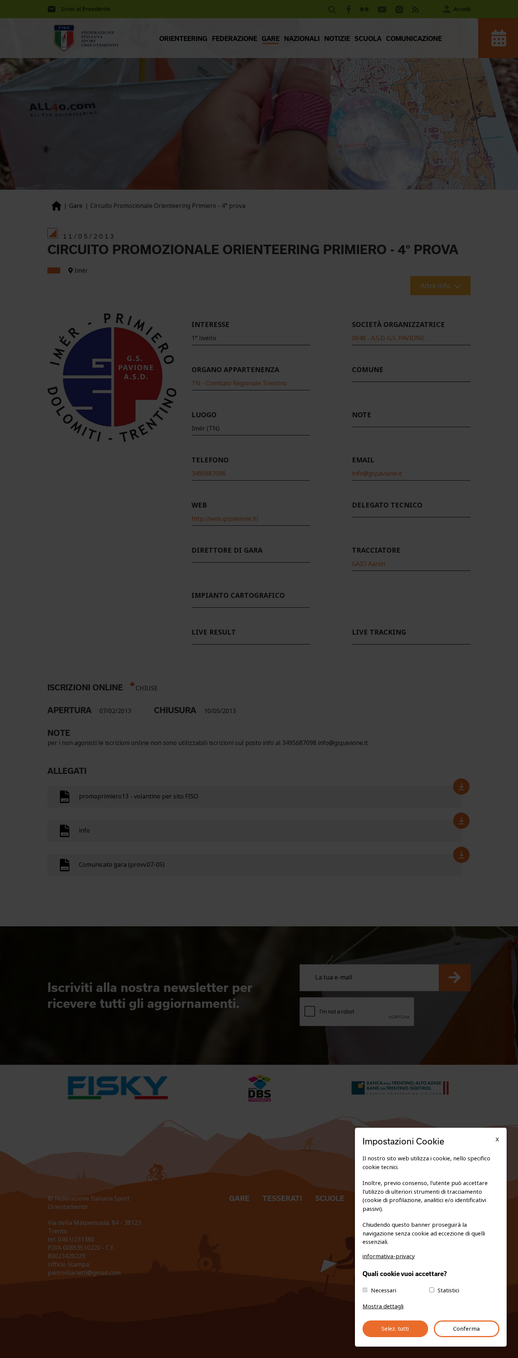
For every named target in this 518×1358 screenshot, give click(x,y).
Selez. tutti (395, 1329)
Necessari (383, 1290)
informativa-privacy (389, 1256)
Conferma (466, 1329)
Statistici (448, 1290)
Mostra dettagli (383, 1306)
